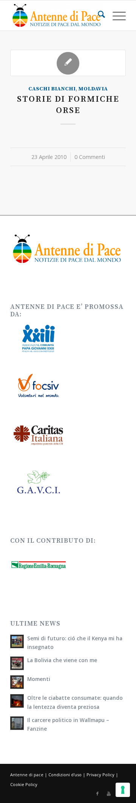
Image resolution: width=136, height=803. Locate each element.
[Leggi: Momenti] (17, 682)
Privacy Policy (100, 774)
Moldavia (93, 88)
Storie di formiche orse (68, 105)
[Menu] (115, 15)
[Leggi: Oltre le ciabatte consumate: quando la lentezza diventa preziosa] (17, 701)
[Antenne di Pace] (56, 15)
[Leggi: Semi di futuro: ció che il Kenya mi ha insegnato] (17, 641)
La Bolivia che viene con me (62, 660)
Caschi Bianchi (52, 88)
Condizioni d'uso (65, 774)
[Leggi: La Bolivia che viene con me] (17, 663)
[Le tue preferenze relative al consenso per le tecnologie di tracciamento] (123, 790)
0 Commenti (89, 156)
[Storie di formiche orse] (68, 63)
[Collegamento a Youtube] (108, 793)
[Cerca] (97, 15)
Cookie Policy (23, 784)
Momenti (38, 678)
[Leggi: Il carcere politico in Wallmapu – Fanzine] (17, 723)
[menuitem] (97, 15)
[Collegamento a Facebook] (97, 793)
